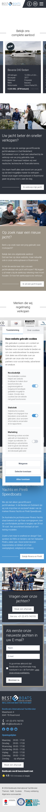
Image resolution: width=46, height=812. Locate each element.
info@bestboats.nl (14, 724)
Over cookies (33, 330)
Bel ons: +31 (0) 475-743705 (23, 616)
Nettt (12, 791)
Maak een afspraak (23, 609)
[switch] (35, 415)
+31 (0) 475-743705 (15, 721)
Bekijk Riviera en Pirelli (32, 556)
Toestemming (12, 330)
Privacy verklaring (31, 791)
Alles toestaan (23, 479)
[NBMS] (33, 802)
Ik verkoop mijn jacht (32, 187)
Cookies (18, 791)
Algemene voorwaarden (11, 794)
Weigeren (23, 463)
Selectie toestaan (23, 471)
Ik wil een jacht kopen (32, 284)
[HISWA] (9, 802)
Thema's (5, 791)
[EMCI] (21, 802)
